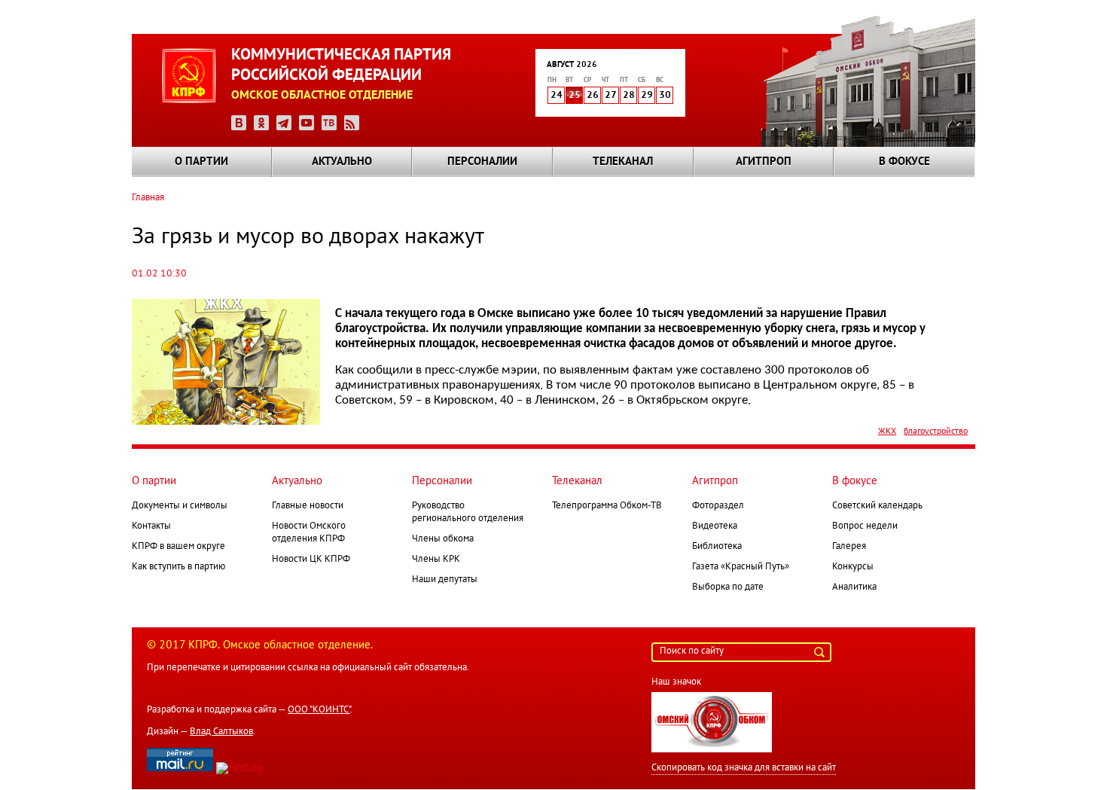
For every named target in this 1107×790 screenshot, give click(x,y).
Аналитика (854, 587)
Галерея (849, 546)
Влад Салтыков (221, 732)
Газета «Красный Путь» (740, 567)
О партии (201, 162)
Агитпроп (763, 162)
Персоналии (482, 162)
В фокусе (904, 162)
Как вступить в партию (178, 567)
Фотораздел (718, 506)
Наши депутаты (444, 579)
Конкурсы (853, 567)
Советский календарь (877, 506)
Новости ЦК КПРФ (311, 559)
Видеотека (714, 526)
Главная (148, 198)
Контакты (151, 526)
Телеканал (623, 162)
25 (575, 95)
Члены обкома (443, 539)
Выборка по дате (728, 587)
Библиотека (717, 546)
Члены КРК (436, 559)
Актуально (342, 162)
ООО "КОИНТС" (319, 710)
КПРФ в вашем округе (178, 546)
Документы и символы (179, 506)
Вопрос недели (865, 526)
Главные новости (307, 506)
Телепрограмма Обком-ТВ (607, 506)
